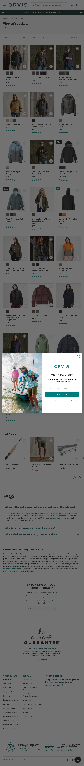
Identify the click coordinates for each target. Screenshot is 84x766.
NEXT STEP (62, 394)
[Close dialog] (79, 355)
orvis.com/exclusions (65, 401)
